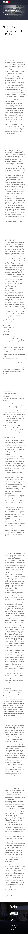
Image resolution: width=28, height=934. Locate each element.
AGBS (12, 930)
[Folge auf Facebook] (16, 920)
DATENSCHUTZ (14, 927)
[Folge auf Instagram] (12, 920)
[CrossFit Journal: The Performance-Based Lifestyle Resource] (14, 915)
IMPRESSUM (14, 925)
